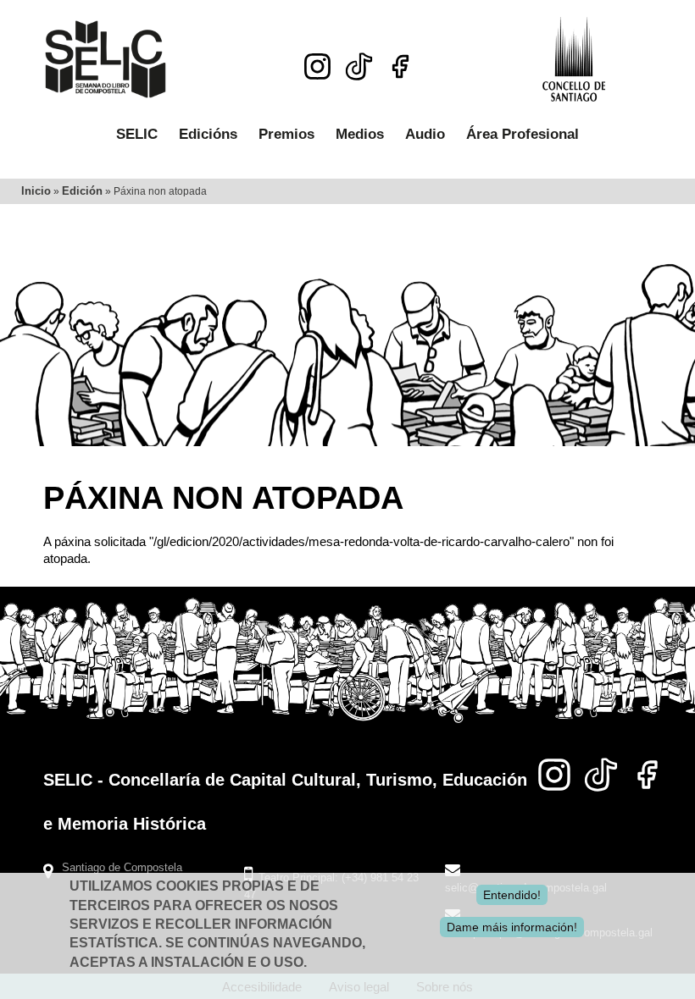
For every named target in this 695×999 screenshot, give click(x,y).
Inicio (36, 191)
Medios (360, 134)
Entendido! (512, 895)
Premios (286, 134)
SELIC (137, 134)
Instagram (317, 66)
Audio (425, 134)
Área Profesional (522, 134)
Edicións (208, 134)
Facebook (400, 66)
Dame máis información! (512, 927)
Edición (82, 191)
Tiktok (359, 61)
